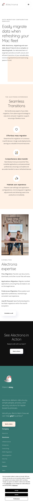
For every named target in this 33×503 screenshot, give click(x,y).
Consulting (5, 448)
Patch (4, 462)
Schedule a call (8, 313)
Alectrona (12, 4)
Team (3, 470)
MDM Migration (7, 452)
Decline (16, 494)
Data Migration (6, 455)
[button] (28, 4)
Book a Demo (16, 351)
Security (4, 459)
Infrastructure (6, 441)
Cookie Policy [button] (8, 483)
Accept (16, 490)
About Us (5, 433)
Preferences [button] (15, 485)
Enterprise (5, 445)
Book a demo (8, 424)
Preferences (16, 498)
